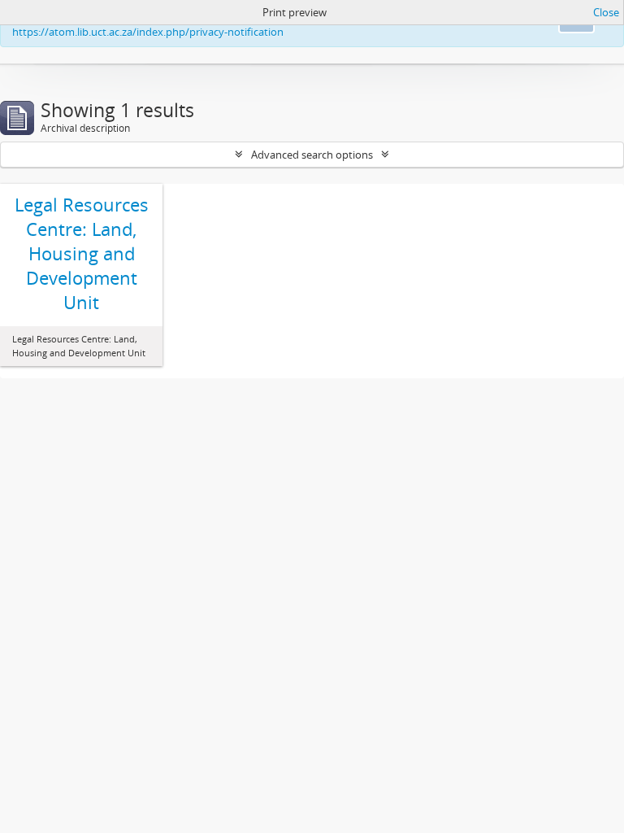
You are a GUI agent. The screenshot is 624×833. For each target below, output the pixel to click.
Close (606, 12)
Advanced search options (312, 154)
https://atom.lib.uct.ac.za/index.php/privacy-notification (148, 31)
